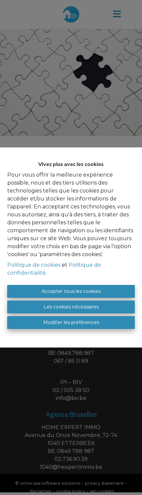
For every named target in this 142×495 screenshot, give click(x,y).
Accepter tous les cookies (71, 291)
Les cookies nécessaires (71, 307)
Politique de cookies (33, 265)
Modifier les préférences (71, 322)
